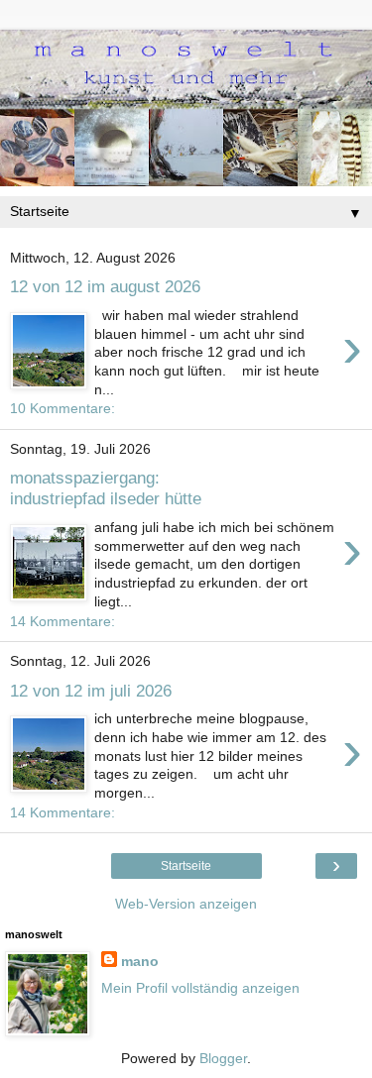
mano (140, 961)
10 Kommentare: (62, 408)
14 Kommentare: (62, 621)
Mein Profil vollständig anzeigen (200, 988)
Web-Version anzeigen (186, 904)
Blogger (223, 1058)
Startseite (186, 866)
